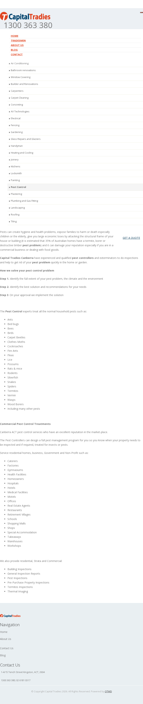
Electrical (15, 118)
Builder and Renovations (24, 84)
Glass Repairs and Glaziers (26, 139)
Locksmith (16, 173)
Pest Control (18, 187)
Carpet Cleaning (19, 97)
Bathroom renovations (23, 70)
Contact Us (6, 648)
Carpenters (17, 90)
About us (17, 45)
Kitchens (15, 166)
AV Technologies (20, 111)
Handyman (17, 145)
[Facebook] (121, 15)
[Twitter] (128, 15)
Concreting (17, 104)
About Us (5, 639)
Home (14, 36)
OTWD (108, 691)
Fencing (15, 125)
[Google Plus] (134, 15)
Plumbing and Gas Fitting (24, 200)
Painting (15, 180)
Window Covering (20, 77)
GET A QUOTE (131, 238)
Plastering (16, 194)
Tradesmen (18, 40)
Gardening (17, 132)
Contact (17, 54)
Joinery (14, 159)
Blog (14, 49)
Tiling (14, 221)
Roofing (15, 214)
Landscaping (18, 207)
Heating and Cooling (22, 152)
